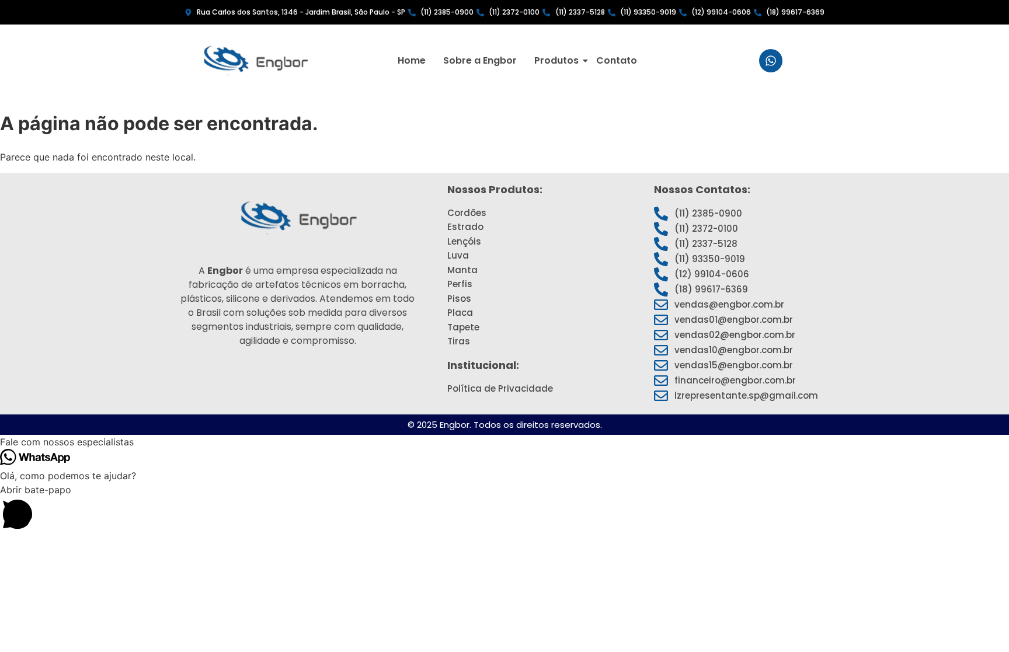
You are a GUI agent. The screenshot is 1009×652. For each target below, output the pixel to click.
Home (412, 60)
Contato (616, 60)
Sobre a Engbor (480, 60)
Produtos (556, 60)
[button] (504, 442)
